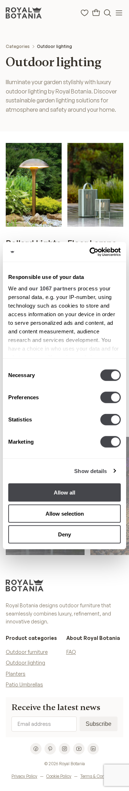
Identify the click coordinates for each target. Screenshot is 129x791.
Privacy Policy (24, 776)
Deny (64, 534)
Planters (15, 674)
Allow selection (65, 513)
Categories (18, 46)
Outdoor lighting (54, 46)
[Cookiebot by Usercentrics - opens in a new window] (91, 251)
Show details (90, 471)
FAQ (71, 652)
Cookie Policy (58, 776)
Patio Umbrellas (24, 684)
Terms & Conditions (99, 776)
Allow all (64, 492)
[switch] (110, 397)
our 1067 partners (52, 288)
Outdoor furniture (27, 652)
